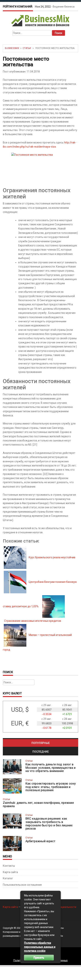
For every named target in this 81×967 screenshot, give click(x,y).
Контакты (9, 865)
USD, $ (20, 709)
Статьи (27, 48)
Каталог (8, 878)
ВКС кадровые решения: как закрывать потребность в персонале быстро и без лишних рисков (49, 823)
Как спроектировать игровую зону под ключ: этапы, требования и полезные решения (50, 787)
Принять (39, 957)
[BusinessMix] (40, 20)
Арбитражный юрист (40, 841)
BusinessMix (12, 48)
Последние (40, 751)
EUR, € (20, 723)
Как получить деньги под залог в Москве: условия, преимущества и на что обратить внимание (50, 768)
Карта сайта (10, 872)
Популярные (40, 742)
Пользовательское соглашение (22, 884)
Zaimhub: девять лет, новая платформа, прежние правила (38, 804)
